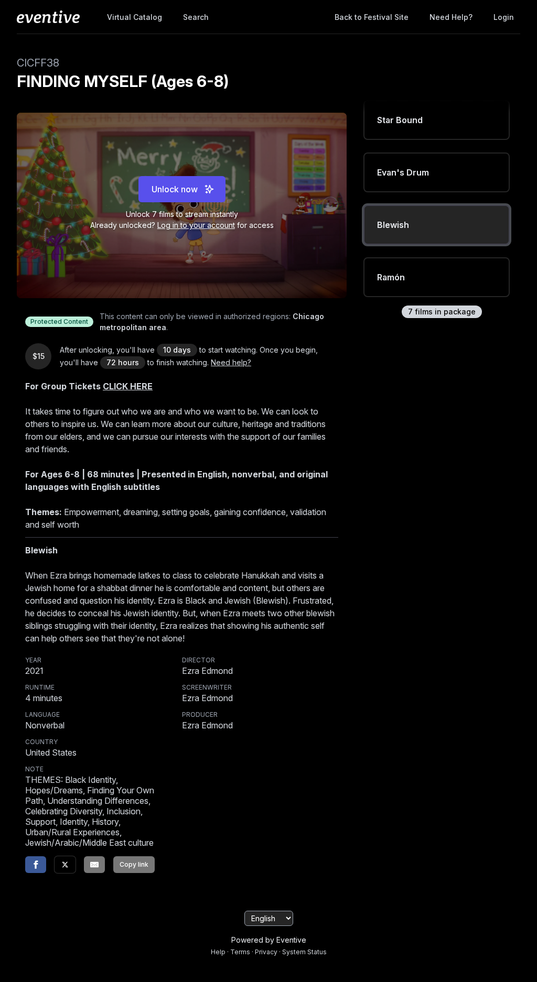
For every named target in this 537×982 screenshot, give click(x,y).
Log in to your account (196, 225)
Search (196, 17)
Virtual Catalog (134, 17)
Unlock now (175, 189)
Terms (240, 952)
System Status (304, 952)
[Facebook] (35, 864)
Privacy (266, 952)
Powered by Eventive (268, 939)
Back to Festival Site (372, 17)
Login (503, 17)
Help (218, 952)
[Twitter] (65, 864)
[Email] (94, 864)
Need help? (450, 17)
